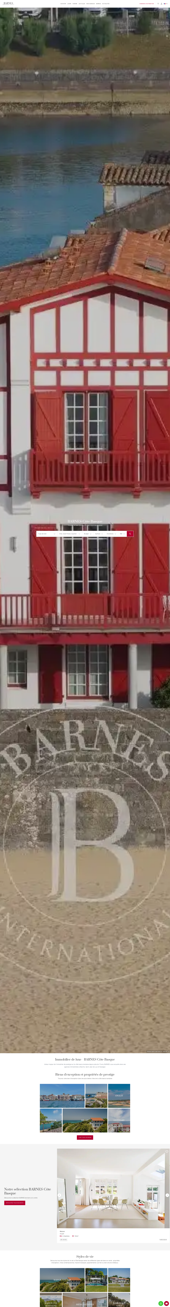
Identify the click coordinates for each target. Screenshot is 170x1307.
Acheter (63, 3)
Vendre (75, 3)
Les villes (82, 3)
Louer (69, 3)
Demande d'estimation (147, 3)
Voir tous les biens (85, 1137)
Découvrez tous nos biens (14, 1203)
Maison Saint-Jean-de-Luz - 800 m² (157, 1051)
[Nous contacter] (166, 1303)
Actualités (105, 3)
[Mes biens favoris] (158, 4)
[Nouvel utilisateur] (161, 4)
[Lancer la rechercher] (130, 534)
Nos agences (91, 3)
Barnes (98, 3)
